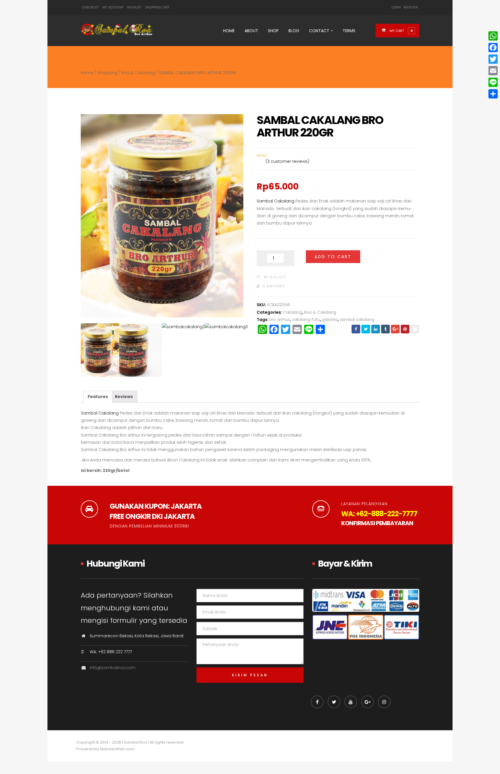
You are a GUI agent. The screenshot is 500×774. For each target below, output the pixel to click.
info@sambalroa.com (112, 668)
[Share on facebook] (356, 329)
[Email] (493, 70)
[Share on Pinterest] (405, 329)
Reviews (124, 396)
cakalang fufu (306, 319)
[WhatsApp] (493, 36)
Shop (273, 31)
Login (396, 7)
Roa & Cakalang (138, 73)
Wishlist (134, 7)
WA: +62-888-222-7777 (379, 514)
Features (98, 396)
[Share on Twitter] (365, 329)
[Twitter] (493, 59)
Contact (319, 31)
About (251, 31)
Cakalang (292, 312)
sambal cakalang (357, 319)
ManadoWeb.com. (117, 749)
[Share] (493, 94)
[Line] (493, 82)
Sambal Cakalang (275, 201)
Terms (349, 31)
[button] (401, 30)
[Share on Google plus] (395, 329)
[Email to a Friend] (415, 329)
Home (229, 31)
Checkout (90, 7)
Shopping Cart (157, 7)
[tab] (97, 397)
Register (411, 7)
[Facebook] (493, 47)
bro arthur (279, 319)
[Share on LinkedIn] (375, 329)
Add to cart (333, 257)
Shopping (107, 73)
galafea (330, 319)
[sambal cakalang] (97, 350)
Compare (273, 286)
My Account (112, 7)
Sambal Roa (135, 742)
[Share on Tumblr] (385, 329)
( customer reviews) (287, 161)
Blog (293, 31)
